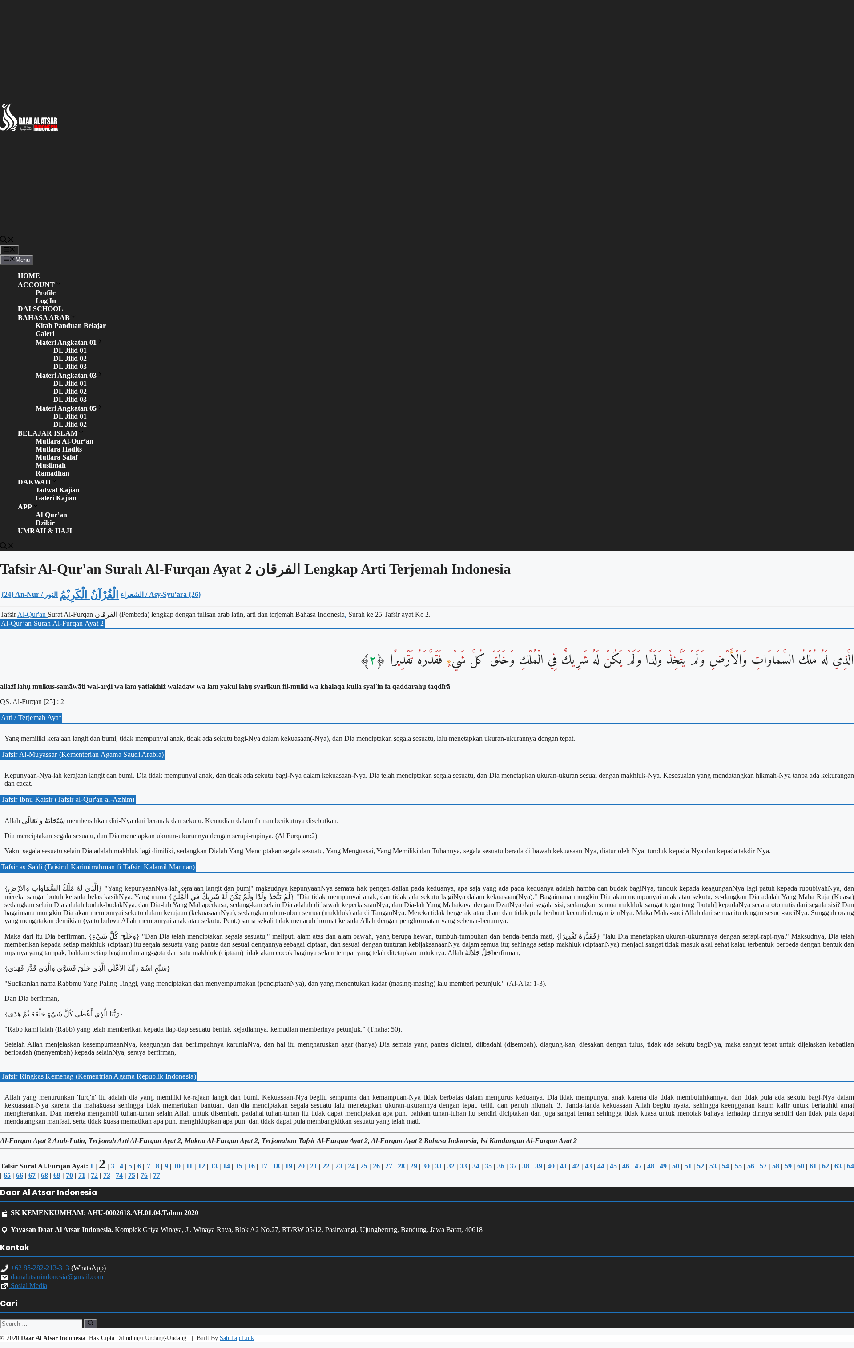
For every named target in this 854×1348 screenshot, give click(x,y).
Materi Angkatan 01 (66, 342)
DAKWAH (34, 482)
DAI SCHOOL (40, 308)
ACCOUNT (36, 284)
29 (413, 1166)
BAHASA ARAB (44, 317)
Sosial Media (28, 1285)
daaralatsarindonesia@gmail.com (56, 1276)
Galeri (45, 333)
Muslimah (51, 465)
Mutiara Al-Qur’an (64, 441)
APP (25, 507)
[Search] (90, 1323)
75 (131, 1175)
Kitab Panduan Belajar (71, 325)
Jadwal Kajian (58, 490)
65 (7, 1175)
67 (32, 1175)
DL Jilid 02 (70, 358)
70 (69, 1175)
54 (725, 1166)
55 (738, 1166)
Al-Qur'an (32, 614)
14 (226, 1166)
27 (388, 1166)
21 (313, 1166)
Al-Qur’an (51, 515)
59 (788, 1166)
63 (838, 1166)
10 (177, 1166)
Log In (46, 300)
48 (650, 1166)
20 (301, 1166)
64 (850, 1166)
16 (251, 1166)
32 (451, 1166)
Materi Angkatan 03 (66, 375)
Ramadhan (52, 473)
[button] (7, 240)
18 (276, 1166)
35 (488, 1166)
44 (600, 1166)
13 (214, 1166)
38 (525, 1166)
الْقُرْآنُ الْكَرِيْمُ (89, 594)
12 (201, 1166)
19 (288, 1166)
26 (376, 1166)
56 (750, 1166)
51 (688, 1166)
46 (625, 1166)
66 (19, 1175)
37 (513, 1166)
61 (813, 1166)
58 (775, 1166)
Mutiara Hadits (59, 449)
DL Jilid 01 (70, 350)
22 (326, 1166)
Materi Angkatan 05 (66, 408)
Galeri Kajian (56, 498)
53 (713, 1166)
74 (119, 1175)
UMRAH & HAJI (45, 531)
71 (81, 1175)
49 (663, 1166)
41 (563, 1166)
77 (156, 1175)
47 (638, 1166)
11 (189, 1166)
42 (576, 1166)
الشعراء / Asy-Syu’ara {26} (161, 594)
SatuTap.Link (237, 1338)
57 (763, 1166)
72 (94, 1175)
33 (463, 1166)
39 (538, 1166)
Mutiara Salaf (56, 457)
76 (144, 1175)
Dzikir (45, 523)
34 (475, 1166)
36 (500, 1166)
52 (700, 1166)
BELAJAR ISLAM (47, 433)
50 (675, 1166)
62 (825, 1166)
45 (613, 1166)
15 (238, 1166)
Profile (46, 292)
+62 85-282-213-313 (39, 1268)
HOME (29, 276)
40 (551, 1166)
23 (338, 1166)
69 (56, 1175)
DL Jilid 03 (70, 366)
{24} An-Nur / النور (29, 594)
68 (44, 1175)
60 (800, 1166)
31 (438, 1166)
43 (588, 1166)
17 (263, 1166)
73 (106, 1175)
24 (351, 1166)
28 (401, 1166)
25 (363, 1166)
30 (426, 1166)
